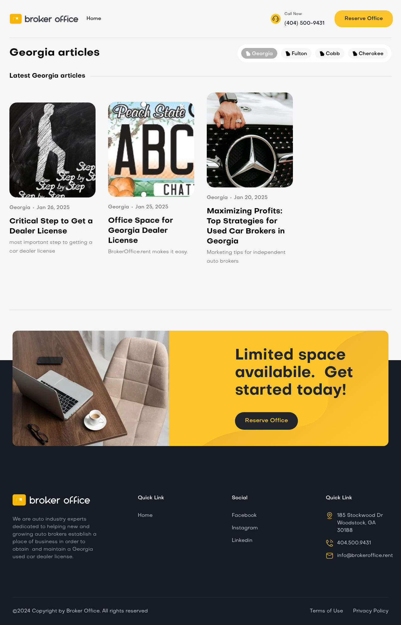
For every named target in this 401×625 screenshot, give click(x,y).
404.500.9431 (354, 543)
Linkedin (242, 540)
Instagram (245, 528)
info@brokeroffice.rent (365, 555)
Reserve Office (364, 18)
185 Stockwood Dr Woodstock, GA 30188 (360, 523)
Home (93, 18)
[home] (44, 19)
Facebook (244, 515)
